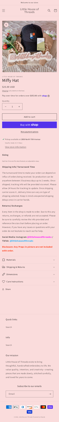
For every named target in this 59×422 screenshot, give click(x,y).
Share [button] (8, 289)
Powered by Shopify (39, 417)
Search (9, 327)
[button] (3, 10)
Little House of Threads (26, 417)
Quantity (5, 101)
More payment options (29, 132)
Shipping (5, 91)
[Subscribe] (50, 394)
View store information (15, 147)
